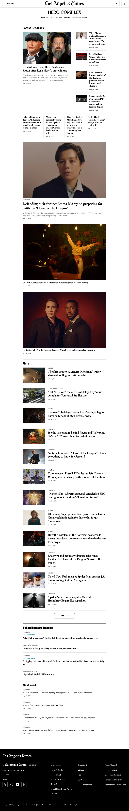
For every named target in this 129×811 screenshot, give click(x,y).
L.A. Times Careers (113, 775)
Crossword (82, 765)
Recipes (81, 775)
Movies (50, 368)
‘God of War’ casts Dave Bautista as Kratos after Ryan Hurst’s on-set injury (45, 69)
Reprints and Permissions (115, 785)
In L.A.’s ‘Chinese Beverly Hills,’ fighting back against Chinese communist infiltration (57, 693)
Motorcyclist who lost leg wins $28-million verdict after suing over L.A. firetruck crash (58, 730)
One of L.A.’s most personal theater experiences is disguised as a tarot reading (55, 282)
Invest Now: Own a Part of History (61, 791)
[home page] (64, 3)
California (26, 632)
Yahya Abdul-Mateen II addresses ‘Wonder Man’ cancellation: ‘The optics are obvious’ (97, 39)
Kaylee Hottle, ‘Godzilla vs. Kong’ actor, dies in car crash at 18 (96, 121)
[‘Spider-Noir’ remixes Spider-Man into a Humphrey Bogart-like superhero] (34, 600)
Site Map (6, 774)
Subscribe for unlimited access (13, 770)
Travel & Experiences (55, 388)
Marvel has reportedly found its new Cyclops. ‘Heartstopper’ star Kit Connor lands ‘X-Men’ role (53, 125)
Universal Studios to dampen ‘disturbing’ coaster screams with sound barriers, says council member (32, 123)
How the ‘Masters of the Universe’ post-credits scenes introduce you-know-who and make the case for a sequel (77, 538)
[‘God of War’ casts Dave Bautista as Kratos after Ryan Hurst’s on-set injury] (47, 48)
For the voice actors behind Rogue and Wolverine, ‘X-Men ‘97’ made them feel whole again (76, 435)
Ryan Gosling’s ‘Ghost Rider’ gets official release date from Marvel (97, 58)
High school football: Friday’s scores (38, 674)
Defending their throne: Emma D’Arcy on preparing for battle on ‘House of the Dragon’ (62, 206)
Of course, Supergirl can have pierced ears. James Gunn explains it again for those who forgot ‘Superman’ (76, 517)
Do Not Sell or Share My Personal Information (75, 805)
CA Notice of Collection (53, 805)
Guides (81, 780)
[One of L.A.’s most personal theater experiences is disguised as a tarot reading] (64, 252)
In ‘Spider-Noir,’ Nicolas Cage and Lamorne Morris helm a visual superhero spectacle (59, 350)
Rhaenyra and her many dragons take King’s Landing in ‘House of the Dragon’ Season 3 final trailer (75, 559)
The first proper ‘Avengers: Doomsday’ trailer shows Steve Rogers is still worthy (74, 374)
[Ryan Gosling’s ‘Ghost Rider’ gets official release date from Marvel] (81, 56)
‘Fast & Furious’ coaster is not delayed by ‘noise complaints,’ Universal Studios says (75, 394)
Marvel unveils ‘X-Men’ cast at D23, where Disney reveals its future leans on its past (97, 102)
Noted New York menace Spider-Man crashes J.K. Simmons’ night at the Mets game (76, 578)
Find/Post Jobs (57, 770)
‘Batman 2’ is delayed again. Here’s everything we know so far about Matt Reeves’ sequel (76, 414)
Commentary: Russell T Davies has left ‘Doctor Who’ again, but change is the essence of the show (76, 475)
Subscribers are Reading (38, 627)
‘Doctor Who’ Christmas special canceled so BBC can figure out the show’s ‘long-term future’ (76, 496)
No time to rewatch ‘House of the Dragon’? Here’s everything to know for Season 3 (77, 455)
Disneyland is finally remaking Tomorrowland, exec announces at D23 (52, 648)
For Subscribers (29, 635)
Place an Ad (56, 775)
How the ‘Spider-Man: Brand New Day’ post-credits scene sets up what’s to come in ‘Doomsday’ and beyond (74, 125)
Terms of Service (31, 805)
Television (26, 200)
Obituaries (82, 770)
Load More (64, 616)
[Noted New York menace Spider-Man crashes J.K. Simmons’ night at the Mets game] (34, 580)
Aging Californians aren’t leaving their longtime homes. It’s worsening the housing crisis (60, 638)
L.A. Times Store (85, 785)
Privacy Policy (41, 805)
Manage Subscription (113, 780)
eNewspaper (56, 765)
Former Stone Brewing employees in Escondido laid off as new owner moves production (59, 718)
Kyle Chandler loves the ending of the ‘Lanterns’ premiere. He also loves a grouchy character (97, 79)
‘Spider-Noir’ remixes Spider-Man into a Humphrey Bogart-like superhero (71, 599)
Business (26, 714)
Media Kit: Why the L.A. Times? (60, 782)
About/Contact (111, 765)
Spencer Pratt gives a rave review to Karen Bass (43, 705)
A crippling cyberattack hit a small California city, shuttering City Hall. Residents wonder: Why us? (63, 663)
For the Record (111, 770)
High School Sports (30, 671)
